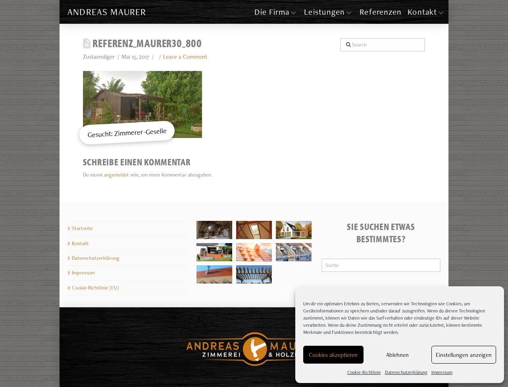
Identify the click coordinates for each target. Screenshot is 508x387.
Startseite (82, 228)
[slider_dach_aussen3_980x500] (254, 252)
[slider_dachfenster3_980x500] (254, 230)
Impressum (441, 372)
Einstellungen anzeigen (464, 355)
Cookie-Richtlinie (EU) (95, 287)
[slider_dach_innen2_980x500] (214, 230)
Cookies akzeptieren (333, 355)
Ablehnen (397, 355)
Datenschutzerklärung (406, 372)
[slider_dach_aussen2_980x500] (214, 274)
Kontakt (80, 243)
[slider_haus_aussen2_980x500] (294, 230)
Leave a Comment (185, 57)
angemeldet (116, 174)
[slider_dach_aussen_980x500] (294, 252)
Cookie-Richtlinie (364, 372)
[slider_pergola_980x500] (254, 274)
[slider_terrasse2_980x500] (214, 252)
